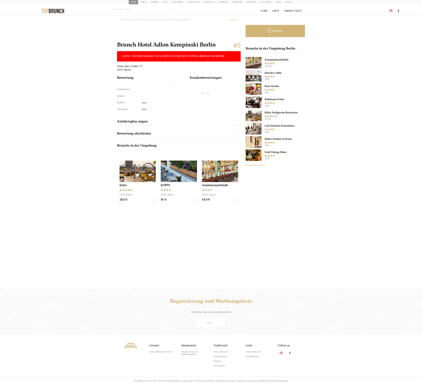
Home (133, 2)
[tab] (179, 122)
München (251, 2)
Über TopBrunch (220, 352)
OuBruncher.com (253, 352)
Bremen (154, 2)
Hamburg (223, 2)
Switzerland (219, 366)
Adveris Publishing (279, 381)
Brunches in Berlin (255, 165)
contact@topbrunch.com (160, 352)
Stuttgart (265, 2)
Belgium (217, 361)
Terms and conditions (204, 381)
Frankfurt (209, 2)
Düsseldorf (193, 2)
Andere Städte (293, 11)
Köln (165, 2)
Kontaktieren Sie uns (225, 381)
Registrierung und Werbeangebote (189, 353)
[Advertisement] (275, 219)
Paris (278, 2)
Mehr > (211, 323)
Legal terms (187, 381)
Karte (275, 11)
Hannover (237, 2)
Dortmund (177, 2)
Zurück (233, 20)
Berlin (144, 2)
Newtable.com (252, 356)
